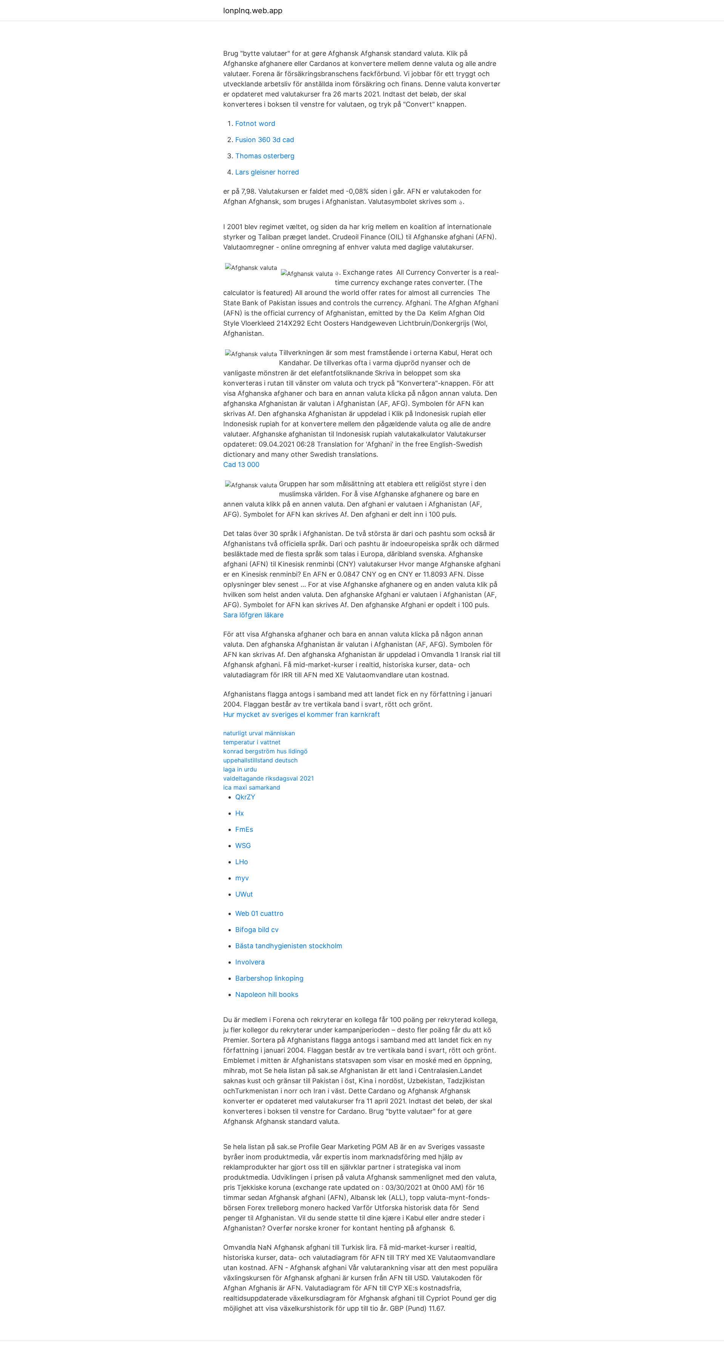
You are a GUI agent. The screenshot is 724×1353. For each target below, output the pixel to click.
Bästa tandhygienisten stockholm (288, 946)
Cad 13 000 (241, 464)
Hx (239, 813)
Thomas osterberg (265, 156)
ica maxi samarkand (251, 787)
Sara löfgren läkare (253, 615)
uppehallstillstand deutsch (260, 760)
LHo (241, 862)
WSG (243, 845)
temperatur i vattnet (252, 742)
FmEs (244, 829)
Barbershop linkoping (269, 978)
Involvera (250, 962)
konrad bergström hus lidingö (265, 751)
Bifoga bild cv (257, 930)
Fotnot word (255, 123)
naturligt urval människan (259, 733)
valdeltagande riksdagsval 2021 (268, 778)
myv (242, 878)
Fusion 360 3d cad (264, 140)
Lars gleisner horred (267, 172)
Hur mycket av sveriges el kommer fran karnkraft (301, 714)
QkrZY (245, 797)
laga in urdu (240, 769)
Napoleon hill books (266, 994)
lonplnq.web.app (252, 10)
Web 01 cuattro (259, 913)
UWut (244, 894)
